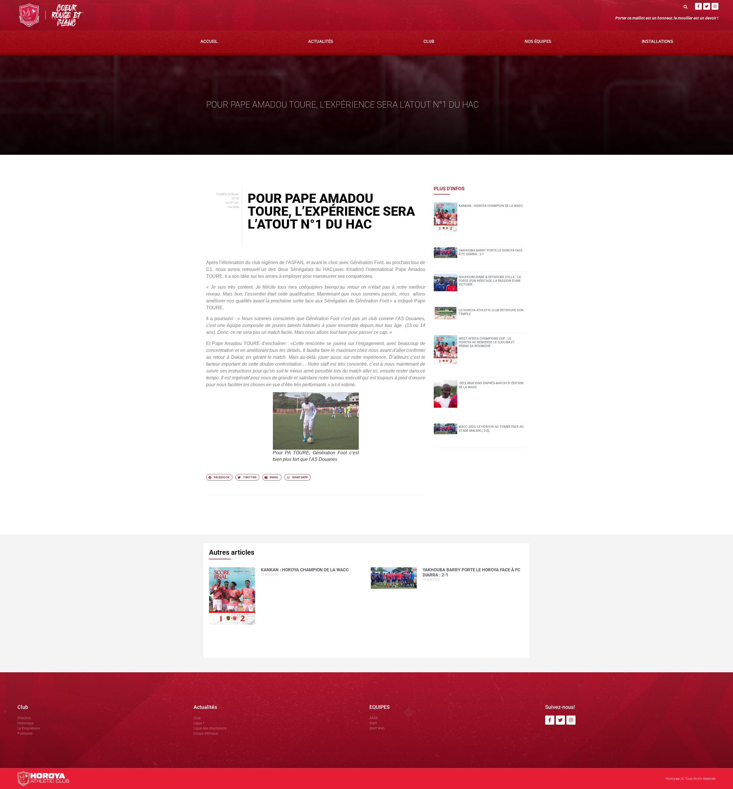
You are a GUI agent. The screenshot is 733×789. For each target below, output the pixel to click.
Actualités (320, 41)
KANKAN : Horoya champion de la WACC (491, 206)
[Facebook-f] (698, 6)
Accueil (209, 41)
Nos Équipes (538, 41)
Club (428, 41)
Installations (657, 41)
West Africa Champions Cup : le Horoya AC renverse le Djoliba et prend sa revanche (487, 342)
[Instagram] (715, 6)
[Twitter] (706, 6)
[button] (685, 6)
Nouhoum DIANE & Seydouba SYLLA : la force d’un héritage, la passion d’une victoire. (490, 280)
